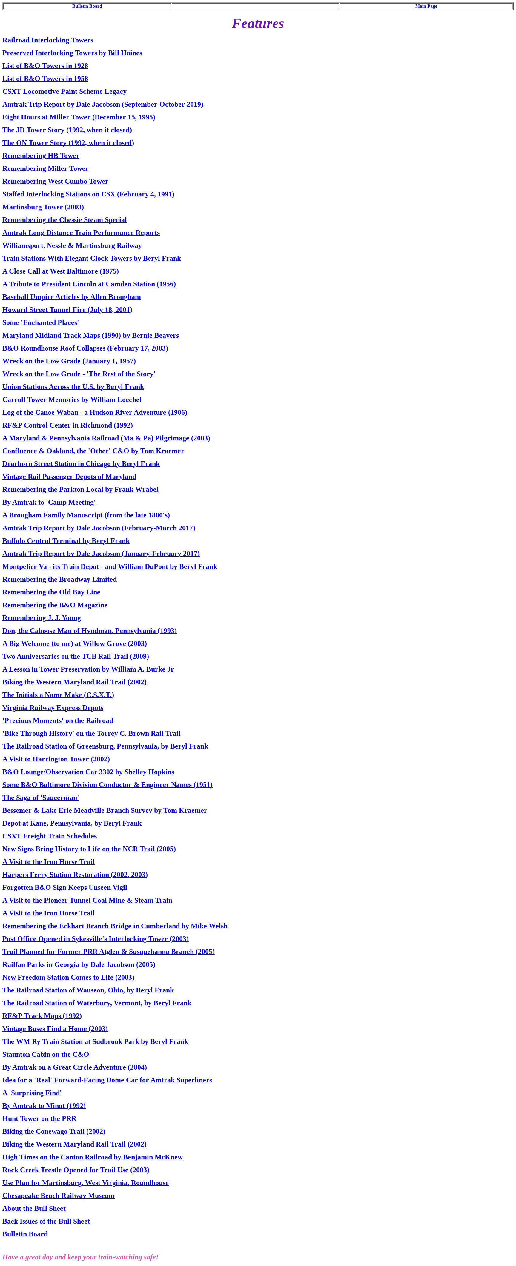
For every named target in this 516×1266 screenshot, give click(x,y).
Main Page (426, 6)
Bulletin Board (87, 6)
